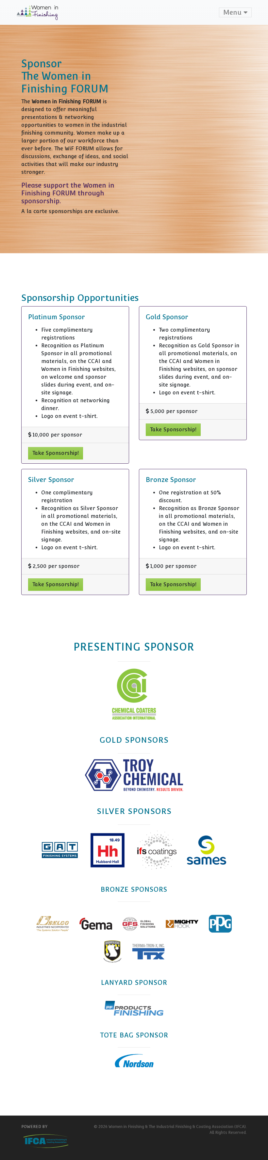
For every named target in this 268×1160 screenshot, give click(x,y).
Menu (233, 12)
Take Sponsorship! (55, 453)
